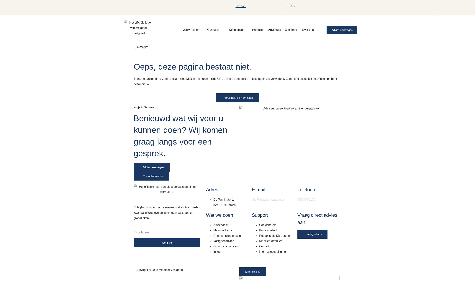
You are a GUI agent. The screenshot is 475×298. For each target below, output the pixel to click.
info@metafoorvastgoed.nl (268, 199)
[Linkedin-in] (138, 255)
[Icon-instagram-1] (148, 255)
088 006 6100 (306, 199)
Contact (240, 6)
